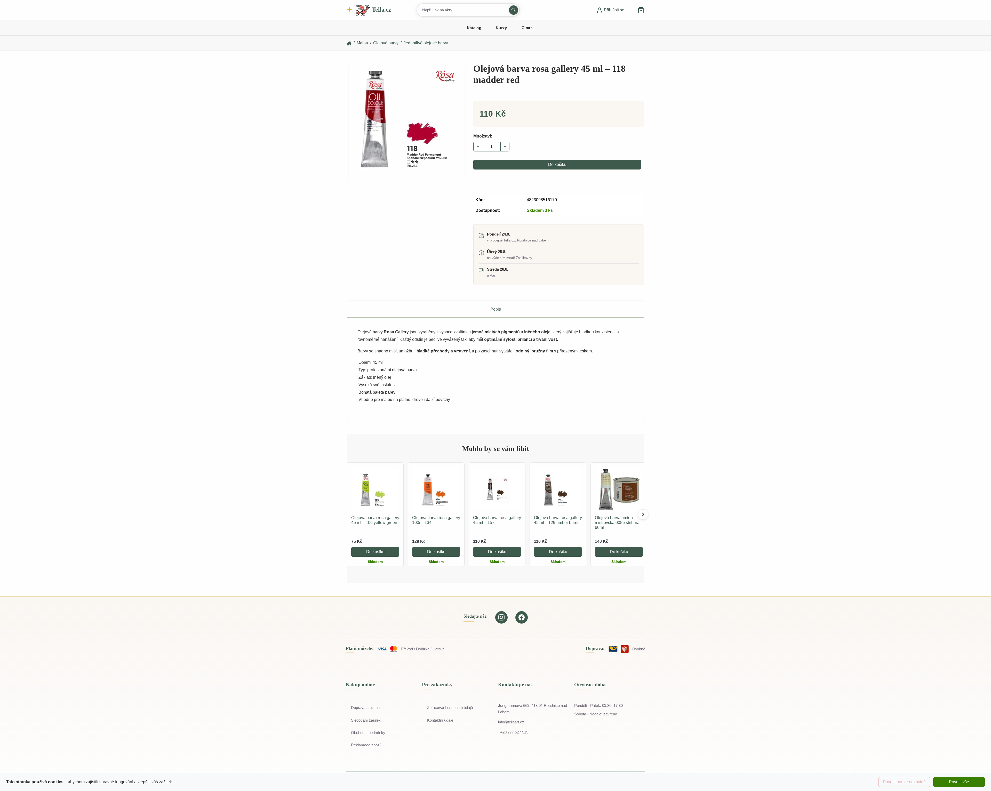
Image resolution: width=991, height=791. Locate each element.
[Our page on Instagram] (501, 617)
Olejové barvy (385, 43)
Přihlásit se (613, 10)
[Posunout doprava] (643, 514)
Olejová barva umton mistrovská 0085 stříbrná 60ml (617, 522)
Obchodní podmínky (368, 732)
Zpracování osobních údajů (450, 707)
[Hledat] (513, 10)
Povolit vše (959, 782)
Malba (362, 43)
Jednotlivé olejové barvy (426, 43)
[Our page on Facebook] (521, 617)
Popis (495, 309)
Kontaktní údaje (440, 720)
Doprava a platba (365, 707)
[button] (641, 10)
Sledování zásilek (366, 720)
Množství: (482, 136)
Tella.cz (380, 9)
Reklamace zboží (366, 745)
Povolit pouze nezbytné (904, 782)
